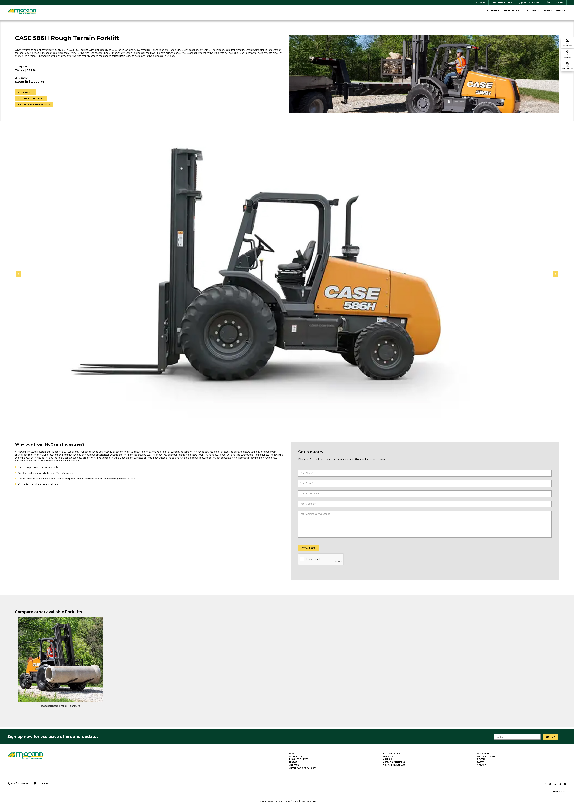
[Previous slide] (18, 274)
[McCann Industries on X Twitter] (550, 784)
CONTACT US (296, 756)
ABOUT (293, 753)
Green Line (310, 801)
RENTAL (481, 759)
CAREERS (294, 765)
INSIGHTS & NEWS (298, 759)
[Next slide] (555, 274)
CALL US (387, 759)
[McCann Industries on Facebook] (545, 784)
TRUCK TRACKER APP (394, 765)
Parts (548, 10)
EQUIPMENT (483, 753)
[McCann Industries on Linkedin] (555, 784)
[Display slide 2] (287, 422)
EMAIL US (388, 756)
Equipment (494, 10)
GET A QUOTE (25, 92)
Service (560, 10)
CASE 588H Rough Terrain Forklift (60, 706)
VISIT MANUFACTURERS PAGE (34, 104)
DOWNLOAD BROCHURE (31, 98)
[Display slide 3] (289, 422)
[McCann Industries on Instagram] (560, 784)
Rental (536, 10)
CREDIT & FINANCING (394, 762)
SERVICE (481, 765)
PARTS (480, 762)
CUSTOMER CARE (392, 753)
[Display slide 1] (285, 422)
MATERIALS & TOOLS (488, 756)
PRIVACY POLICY (560, 791)
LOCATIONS (44, 783)
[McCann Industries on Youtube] (565, 784)
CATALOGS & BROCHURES (302, 768)
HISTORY (293, 762)
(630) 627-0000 (20, 783)
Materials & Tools (516, 10)
